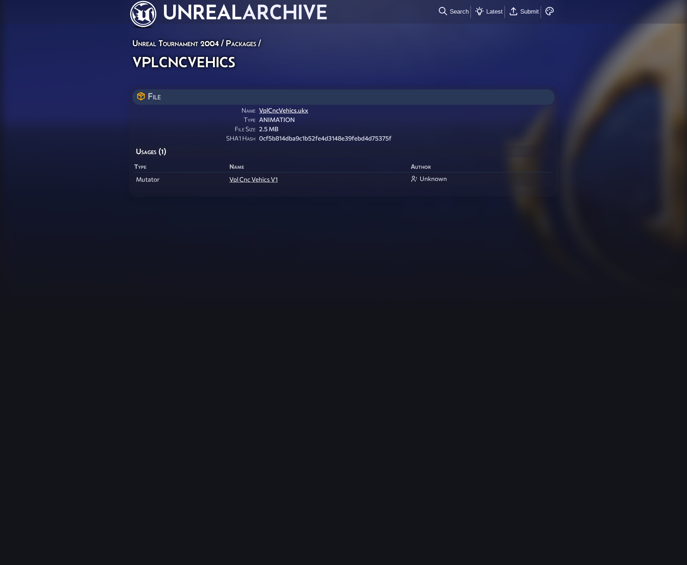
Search (459, 11)
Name (248, 110)
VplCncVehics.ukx (283, 110)
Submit (529, 11)
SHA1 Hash (240, 138)
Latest (494, 11)
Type (249, 119)
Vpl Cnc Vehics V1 (253, 179)
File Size (245, 129)
